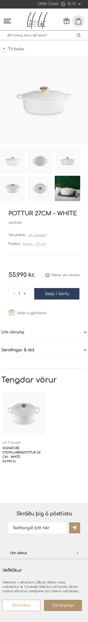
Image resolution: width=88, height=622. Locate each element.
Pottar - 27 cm (34, 244)
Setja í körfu (57, 294)
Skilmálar (21, 605)
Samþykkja (63, 605)
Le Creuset (37, 235)
